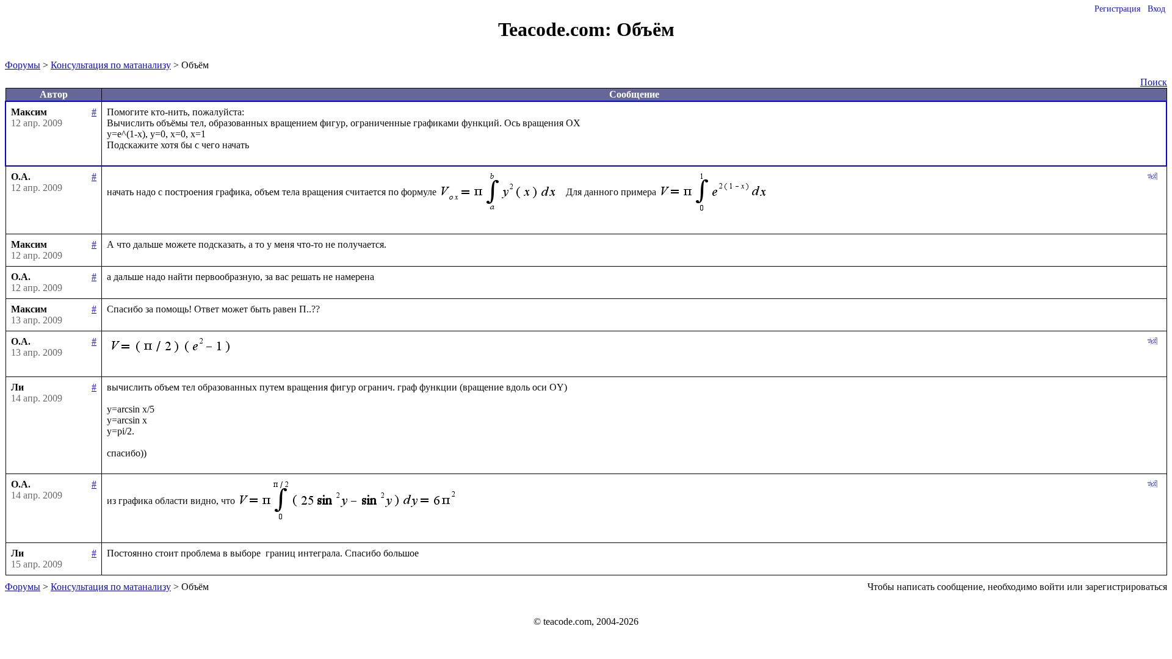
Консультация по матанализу (111, 65)
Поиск (1153, 82)
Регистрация (1117, 8)
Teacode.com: (557, 29)
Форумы (22, 65)
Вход (1156, 8)
